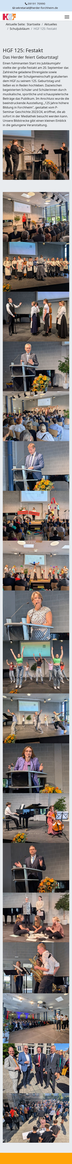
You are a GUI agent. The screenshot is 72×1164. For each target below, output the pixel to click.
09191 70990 (36, 3)
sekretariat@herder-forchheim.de (37, 8)
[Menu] (67, 16)
